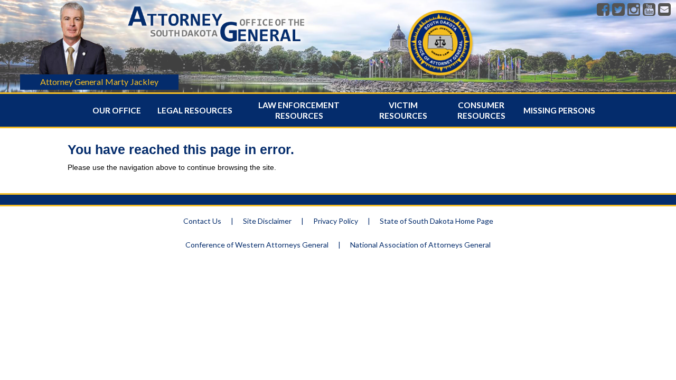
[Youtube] (649, 10)
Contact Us (202, 220)
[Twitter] (618, 10)
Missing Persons (559, 110)
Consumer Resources (481, 110)
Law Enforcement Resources (299, 110)
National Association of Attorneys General (420, 244)
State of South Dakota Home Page (436, 220)
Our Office (116, 110)
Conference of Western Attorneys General (256, 244)
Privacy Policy (335, 220)
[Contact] (664, 10)
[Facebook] (603, 10)
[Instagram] (633, 10)
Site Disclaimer (267, 220)
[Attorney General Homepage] (216, 44)
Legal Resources (194, 110)
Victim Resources (403, 110)
